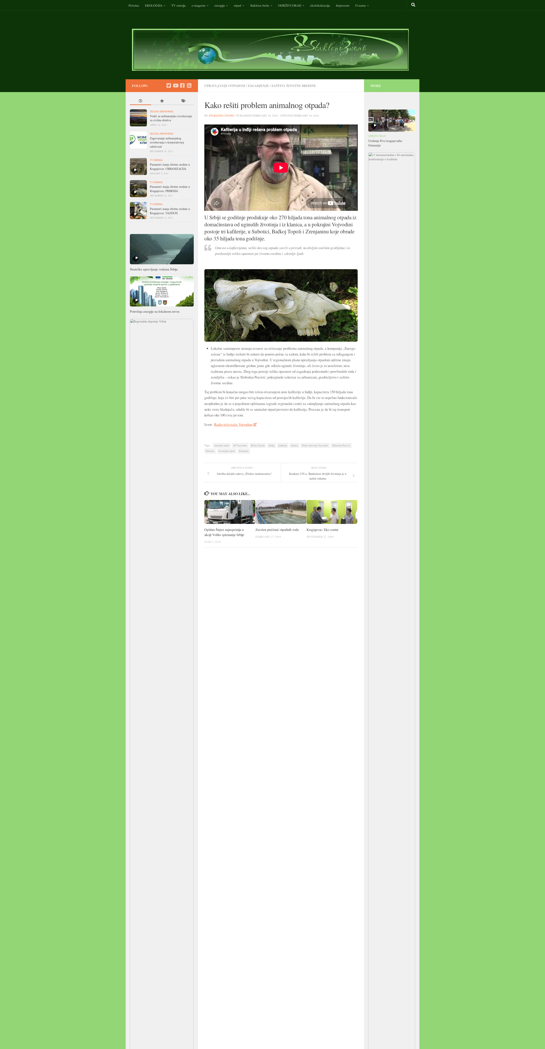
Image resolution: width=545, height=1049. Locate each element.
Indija (271, 445)
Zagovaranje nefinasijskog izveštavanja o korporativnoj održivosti (167, 142)
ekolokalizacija (320, 5)
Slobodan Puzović (341, 445)
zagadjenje (258, 85)
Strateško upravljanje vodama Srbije (154, 269)
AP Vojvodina (240, 445)
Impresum (342, 5)
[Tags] (183, 101)
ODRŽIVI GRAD (289, 5)
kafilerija (282, 445)
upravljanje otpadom (224, 85)
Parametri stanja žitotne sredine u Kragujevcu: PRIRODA (170, 189)
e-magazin (198, 5)
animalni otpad (221, 445)
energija (219, 5)
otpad (237, 5)
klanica (294, 445)
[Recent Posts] (140, 101)
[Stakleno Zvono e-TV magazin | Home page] (270, 50)
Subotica (210, 450)
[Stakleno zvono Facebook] (182, 85)
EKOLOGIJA (153, 5)
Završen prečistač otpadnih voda (277, 529)
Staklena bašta (259, 5)
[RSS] (189, 85)
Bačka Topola (258, 445)
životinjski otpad (226, 450)
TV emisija (178, 5)
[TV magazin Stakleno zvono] (175, 85)
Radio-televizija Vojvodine (233, 424)
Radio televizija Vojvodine (315, 445)
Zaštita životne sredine (293, 85)
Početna (134, 5)
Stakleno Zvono (221, 115)
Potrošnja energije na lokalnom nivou (154, 311)
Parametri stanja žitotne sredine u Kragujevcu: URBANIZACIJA (170, 166)
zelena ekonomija (161, 111)
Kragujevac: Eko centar (322, 529)
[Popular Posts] (161, 101)
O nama (360, 5)
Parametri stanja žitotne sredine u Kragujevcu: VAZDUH (170, 211)
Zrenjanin (243, 450)
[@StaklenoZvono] (168, 85)
